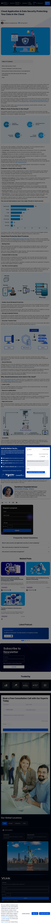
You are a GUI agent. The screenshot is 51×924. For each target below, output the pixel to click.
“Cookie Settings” (5, 918)
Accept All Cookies (44, 913)
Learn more (4, 922)
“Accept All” (4, 917)
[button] (40, 449)
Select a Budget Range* (43, 454)
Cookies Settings (26, 913)
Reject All (35, 913)
